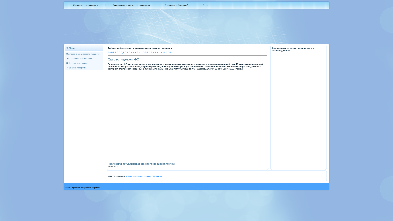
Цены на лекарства (77, 68)
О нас (205, 5)
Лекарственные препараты (85, 5)
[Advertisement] (161, 93)
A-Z (113, 52)
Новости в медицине (78, 63)
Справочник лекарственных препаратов (131, 5)
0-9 (109, 52)
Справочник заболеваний (176, 5)
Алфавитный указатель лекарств (83, 54)
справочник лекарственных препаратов (144, 176)
